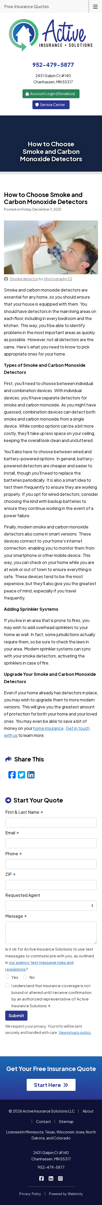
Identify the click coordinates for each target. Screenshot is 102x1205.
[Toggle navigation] (95, 6)
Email (12, 832)
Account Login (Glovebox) (52, 93)
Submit (16, 1015)
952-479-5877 (51, 1167)
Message (16, 916)
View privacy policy (75, 1032)
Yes (15, 977)
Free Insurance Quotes (26, 6)
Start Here (47, 1084)
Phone (13, 853)
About (88, 1111)
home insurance (48, 728)
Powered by (66, 1193)
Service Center (52, 104)
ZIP (10, 874)
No (32, 977)
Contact (43, 1121)
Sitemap (66, 1121)
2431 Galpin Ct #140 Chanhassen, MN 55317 (51, 1155)
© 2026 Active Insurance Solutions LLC (42, 1111)
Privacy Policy (30, 1193)
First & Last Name (24, 812)
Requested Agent (22, 895)
